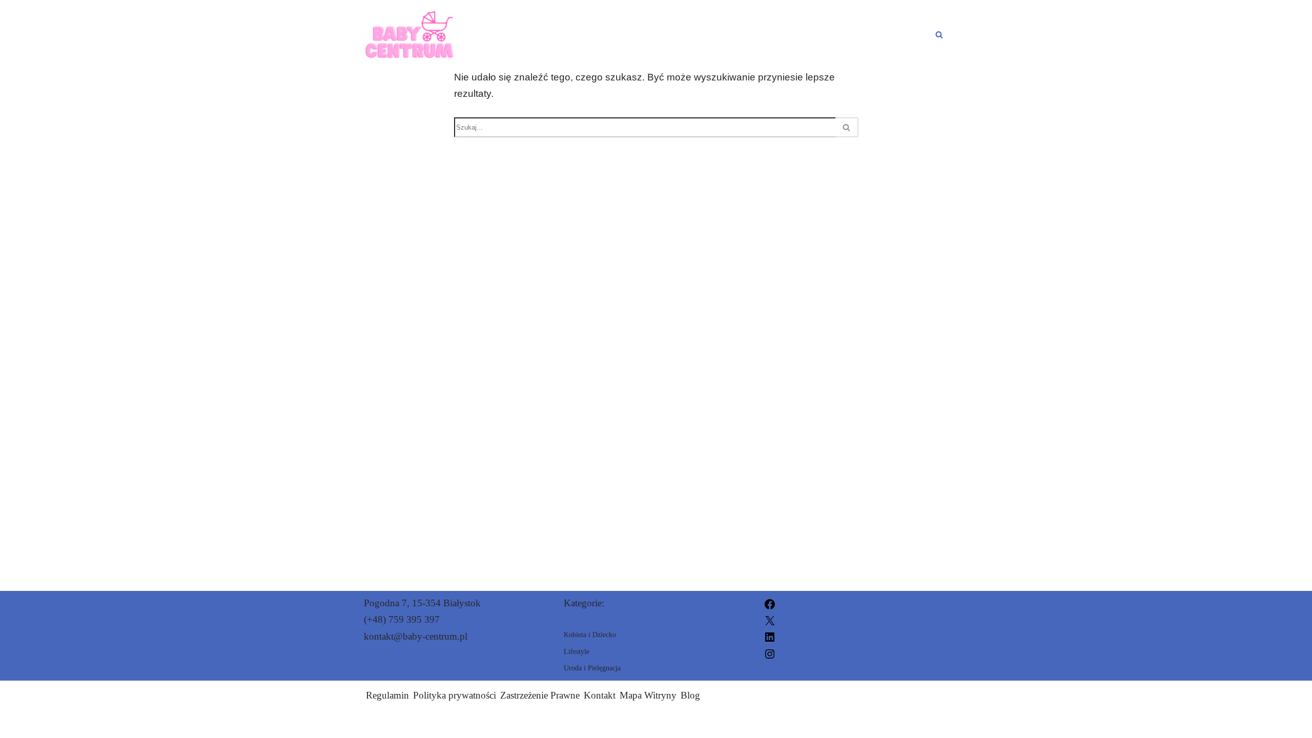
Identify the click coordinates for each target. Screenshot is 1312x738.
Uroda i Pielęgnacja (786, 34)
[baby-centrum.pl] (409, 34)
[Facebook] (770, 603)
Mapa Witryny (648, 695)
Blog (690, 695)
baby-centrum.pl (765, 724)
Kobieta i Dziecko (650, 34)
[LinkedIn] (770, 636)
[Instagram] (770, 652)
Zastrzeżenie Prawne (540, 695)
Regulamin (387, 695)
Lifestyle (899, 34)
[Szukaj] (939, 34)
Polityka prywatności (454, 695)
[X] (770, 619)
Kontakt (600, 695)
